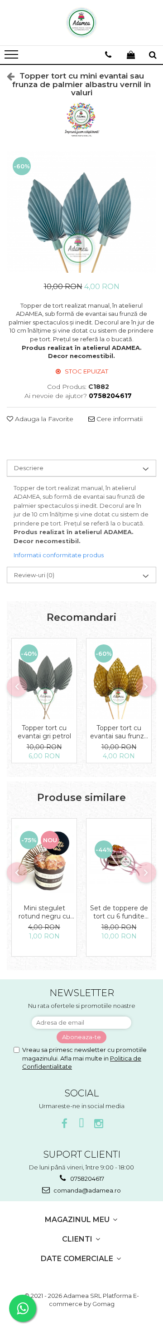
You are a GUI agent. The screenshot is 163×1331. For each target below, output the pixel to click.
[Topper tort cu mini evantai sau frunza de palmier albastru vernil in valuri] (81, 212)
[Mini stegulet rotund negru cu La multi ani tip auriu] (44, 859)
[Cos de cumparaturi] (130, 55)
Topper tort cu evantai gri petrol (44, 732)
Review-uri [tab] (34, 575)
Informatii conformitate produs (59, 555)
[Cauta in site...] (153, 55)
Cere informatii (119, 419)
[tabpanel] (81, 212)
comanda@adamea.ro (86, 1190)
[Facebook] (64, 1124)
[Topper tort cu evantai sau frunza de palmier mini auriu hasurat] (119, 678)
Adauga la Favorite (43, 419)
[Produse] (12, 57)
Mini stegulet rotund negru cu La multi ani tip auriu (44, 912)
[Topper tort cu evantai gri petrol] (44, 678)
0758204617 (86, 1178)
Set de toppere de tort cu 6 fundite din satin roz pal (119, 912)
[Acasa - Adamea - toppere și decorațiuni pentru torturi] (81, 23)
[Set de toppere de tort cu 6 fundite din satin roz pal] (119, 859)
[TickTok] (82, 1124)
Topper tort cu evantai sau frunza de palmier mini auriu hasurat (119, 732)
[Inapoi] (7, 76)
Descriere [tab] (28, 467)
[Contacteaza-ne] (108, 55)
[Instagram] (99, 1124)
